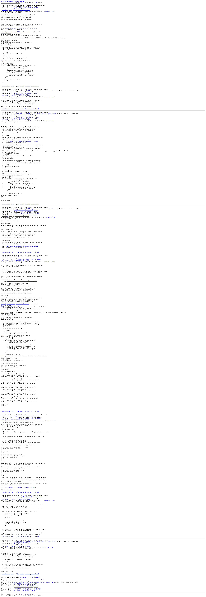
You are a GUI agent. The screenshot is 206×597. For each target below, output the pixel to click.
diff (2, 37)
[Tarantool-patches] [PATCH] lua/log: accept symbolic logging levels (34, 90)
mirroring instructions (26, 594)
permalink (47, 11)
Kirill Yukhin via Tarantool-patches (25, 118)
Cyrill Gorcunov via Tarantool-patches (26, 7)
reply (12, 86)
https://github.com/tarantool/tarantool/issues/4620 (20, 487)
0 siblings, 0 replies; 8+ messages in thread (16, 499)
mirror (32, 2)
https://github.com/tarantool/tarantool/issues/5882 (21, 28)
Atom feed (39, 2)
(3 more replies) (19, 8)
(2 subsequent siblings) (21, 94)
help (22, 2)
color (26, 2)
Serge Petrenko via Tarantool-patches (25, 93)
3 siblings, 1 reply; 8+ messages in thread (15, 216)
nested (22, 86)
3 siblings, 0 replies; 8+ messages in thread (16, 95)
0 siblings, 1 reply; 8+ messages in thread (15, 260)
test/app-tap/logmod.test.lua (10, 306)
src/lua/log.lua (6, 33)
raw (53, 11)
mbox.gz (28, 579)
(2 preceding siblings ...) (22, 542)
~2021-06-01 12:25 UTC (26, 577)
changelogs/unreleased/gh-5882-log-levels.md (15, 31)
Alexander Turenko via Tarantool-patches (26, 117)
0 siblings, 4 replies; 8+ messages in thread (16, 10)
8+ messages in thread (32, 86)
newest (37, 577)
